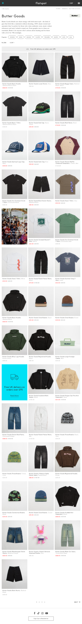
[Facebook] (35, 613)
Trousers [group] (47, 37)
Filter (4, 42)
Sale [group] (71, 37)
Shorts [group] (56, 37)
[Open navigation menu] (3, 3)
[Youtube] (46, 613)
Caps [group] (63, 37)
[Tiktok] (38, 613)
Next (76, 602)
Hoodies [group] (12, 37)
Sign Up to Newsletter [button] (41, 618)
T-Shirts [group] (37, 37)
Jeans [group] (20, 37)
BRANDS (65, 8)
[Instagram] (42, 613)
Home (58, 8)
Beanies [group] (29, 37)
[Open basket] (79, 3)
